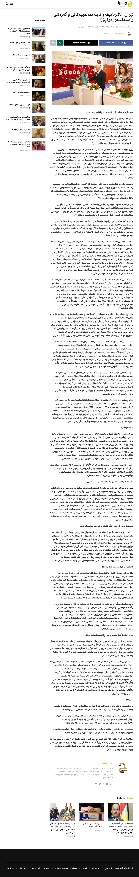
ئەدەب (84, 868)
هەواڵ (112, 818)
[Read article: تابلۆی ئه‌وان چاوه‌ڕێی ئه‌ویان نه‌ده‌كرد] (38, 46)
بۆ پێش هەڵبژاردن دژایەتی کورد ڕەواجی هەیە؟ (93, 825)
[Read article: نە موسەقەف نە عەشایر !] (38, 58)
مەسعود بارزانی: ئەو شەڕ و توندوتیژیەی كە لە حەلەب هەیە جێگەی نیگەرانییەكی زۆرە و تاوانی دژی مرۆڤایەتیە (121, 828)
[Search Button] (7, 4)
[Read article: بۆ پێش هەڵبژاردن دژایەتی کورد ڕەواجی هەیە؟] (91, 812)
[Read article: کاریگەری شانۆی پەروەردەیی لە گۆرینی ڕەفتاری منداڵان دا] (38, 71)
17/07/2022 (105, 33)
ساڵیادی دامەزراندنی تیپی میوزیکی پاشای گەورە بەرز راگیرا (18, 118)
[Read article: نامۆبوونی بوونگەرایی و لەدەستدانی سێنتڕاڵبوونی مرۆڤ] (38, 83)
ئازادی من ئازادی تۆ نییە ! (20, 129)
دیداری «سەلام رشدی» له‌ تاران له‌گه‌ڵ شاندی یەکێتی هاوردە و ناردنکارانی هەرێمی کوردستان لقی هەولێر (62, 828)
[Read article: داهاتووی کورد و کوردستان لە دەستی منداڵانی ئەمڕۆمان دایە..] (38, 32)
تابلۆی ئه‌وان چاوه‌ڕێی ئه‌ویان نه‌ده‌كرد (19, 44)
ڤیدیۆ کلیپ (35, 868)
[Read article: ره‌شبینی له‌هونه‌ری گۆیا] (38, 96)
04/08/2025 (98, 830)
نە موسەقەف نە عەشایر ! (20, 55)
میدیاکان (10, 868)
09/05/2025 (69, 836)
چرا (126, 868)
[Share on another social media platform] (53, 43)
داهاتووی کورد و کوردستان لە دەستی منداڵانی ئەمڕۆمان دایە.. (19, 31)
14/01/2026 (128, 836)
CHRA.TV (122, 33)
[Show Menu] (11, 4)
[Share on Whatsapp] (60, 43)
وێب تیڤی (22, 868)
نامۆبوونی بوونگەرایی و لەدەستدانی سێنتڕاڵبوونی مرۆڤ (18, 81)
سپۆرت (47, 868)
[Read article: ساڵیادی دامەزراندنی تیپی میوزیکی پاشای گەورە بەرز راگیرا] (38, 121)
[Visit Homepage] (125, 4)
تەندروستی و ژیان (61, 868)
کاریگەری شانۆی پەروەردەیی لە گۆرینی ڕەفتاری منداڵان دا (18, 68)
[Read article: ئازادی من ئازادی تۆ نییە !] (38, 133)
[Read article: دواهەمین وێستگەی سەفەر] (38, 108)
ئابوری (53, 818)
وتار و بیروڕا (84, 818)
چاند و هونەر (95, 868)
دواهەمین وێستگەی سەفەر (19, 105)
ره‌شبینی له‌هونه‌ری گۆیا (21, 92)
